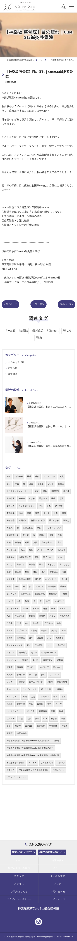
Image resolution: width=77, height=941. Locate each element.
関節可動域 (62, 682)
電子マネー (48, 557)
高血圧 (10, 630)
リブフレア (54, 674)
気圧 (23, 550)
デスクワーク (12, 696)
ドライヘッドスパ (53, 528)
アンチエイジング (14, 645)
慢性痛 (10, 638)
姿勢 (37, 513)
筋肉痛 (10, 667)
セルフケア (44, 667)
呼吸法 (63, 586)
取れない (57, 667)
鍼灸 (62, 476)
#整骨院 (23, 331)
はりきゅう (11, 594)
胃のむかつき (12, 689)
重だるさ (43, 498)
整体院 (32, 564)
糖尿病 (32, 616)
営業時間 (53, 726)
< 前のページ (10, 304)
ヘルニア (40, 586)
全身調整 (52, 586)
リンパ (10, 601)
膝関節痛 (43, 711)
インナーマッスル (49, 652)
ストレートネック (45, 550)
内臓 (64, 572)
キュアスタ (20, 616)
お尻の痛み (64, 616)
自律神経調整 (25, 579)
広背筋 (34, 630)
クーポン (59, 506)
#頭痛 (38, 338)
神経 (21, 513)
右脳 (60, 535)
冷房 (9, 726)
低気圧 (61, 484)
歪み (41, 564)
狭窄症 (22, 682)
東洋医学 (11, 513)
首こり (64, 579)
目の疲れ (36, 623)
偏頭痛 (20, 667)
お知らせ (12, 368)
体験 (21, 718)
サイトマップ (57, 899)
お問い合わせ (58, 770)
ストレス (11, 652)
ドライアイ (60, 645)
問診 (29, 718)
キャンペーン (51, 579)
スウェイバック (36, 682)
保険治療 (11, 520)
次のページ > (66, 304)
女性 (35, 542)
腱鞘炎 (18, 542)
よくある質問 (47, 762)
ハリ (49, 638)
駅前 (39, 528)
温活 (9, 572)
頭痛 (62, 498)
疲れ (37, 718)
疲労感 (54, 630)
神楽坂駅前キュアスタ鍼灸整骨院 (33, 770)
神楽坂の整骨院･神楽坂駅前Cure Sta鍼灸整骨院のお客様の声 (33, 755)
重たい (44, 630)
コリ (31, 638)
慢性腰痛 (21, 638)
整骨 (9, 586)
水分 (19, 601)
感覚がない (48, 660)
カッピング (59, 601)
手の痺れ (39, 645)
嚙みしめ (11, 506)
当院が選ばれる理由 (15, 762)
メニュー (33, 762)
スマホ (60, 557)
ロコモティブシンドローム (18, 491)
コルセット (44, 696)
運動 (45, 491)
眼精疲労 (55, 491)
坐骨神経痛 (26, 594)
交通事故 (59, 689)
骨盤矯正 (54, 572)
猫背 (29, 513)
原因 (25, 696)
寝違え (66, 520)
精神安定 (23, 652)
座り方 (59, 704)
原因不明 (60, 638)
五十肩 (26, 535)
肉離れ (10, 528)
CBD (45, 718)
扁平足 (41, 484)
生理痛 (42, 616)
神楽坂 (65, 726)
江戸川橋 (11, 718)
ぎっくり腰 (11, 550)
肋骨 (53, 711)
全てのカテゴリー (17, 362)
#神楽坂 (10, 331)
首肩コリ (21, 564)
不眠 (29, 476)
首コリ (10, 564)
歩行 (31, 704)
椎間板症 (23, 520)
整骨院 (10, 733)
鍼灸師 (10, 674)
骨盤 (56, 513)
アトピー (31, 667)
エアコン (29, 726)
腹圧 (64, 696)
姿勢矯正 (11, 498)
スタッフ (61, 762)
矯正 (27, 542)
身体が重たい (47, 542)
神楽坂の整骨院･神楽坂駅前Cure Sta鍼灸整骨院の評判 (30, 748)
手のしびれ (54, 520)
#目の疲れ (53, 331)
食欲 (59, 623)
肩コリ (52, 616)
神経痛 (22, 498)
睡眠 (53, 498)
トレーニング (49, 476)
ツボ (19, 623)
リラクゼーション (27, 506)
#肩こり (66, 331)
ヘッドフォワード (14, 711)
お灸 (31, 550)
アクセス (11, 770)
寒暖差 (18, 726)
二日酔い (49, 623)
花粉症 (50, 682)
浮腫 (27, 601)
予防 (36, 491)
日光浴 (10, 623)
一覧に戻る (38, 304)
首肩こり (61, 550)
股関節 (40, 704)
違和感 (60, 660)
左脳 (9, 542)
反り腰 (46, 513)
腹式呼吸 (31, 711)
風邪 (43, 572)
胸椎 (61, 711)
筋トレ (34, 652)
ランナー (11, 682)
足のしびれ (40, 594)
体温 (35, 572)
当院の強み (22, 733)
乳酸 (9, 616)
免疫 (27, 572)
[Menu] (71, 6)
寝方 (49, 704)
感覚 (45, 608)
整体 (9, 476)
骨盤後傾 (21, 704)
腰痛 (64, 513)
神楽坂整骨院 (25, 557)
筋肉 (37, 476)
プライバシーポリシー (16, 777)
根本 (55, 696)
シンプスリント (30, 689)
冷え (41, 506)
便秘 (53, 608)
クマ (49, 645)
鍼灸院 (38, 579)
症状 (29, 645)
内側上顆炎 (28, 528)
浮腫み (26, 608)
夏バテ (35, 660)
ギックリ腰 (46, 689)
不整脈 (64, 594)
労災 (33, 696)
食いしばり (64, 564)
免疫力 (18, 572)
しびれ (32, 498)
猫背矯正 (11, 579)
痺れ (37, 557)
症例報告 (41, 726)
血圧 (48, 601)
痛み (17, 586)
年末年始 (11, 557)
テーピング (64, 608)
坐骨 (64, 630)
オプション (22, 630)
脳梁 (51, 535)
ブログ (51, 484)
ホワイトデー (12, 608)
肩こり (66, 491)
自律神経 (19, 476)
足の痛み (53, 594)
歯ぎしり (51, 564)
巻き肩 (54, 718)
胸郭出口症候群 (38, 520)
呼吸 (17, 484)
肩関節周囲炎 (12, 535)
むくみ (36, 608)
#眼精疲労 (37, 331)
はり (9, 484)
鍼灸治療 (12, 374)
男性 (60, 542)
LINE (49, 506)
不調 (63, 718)
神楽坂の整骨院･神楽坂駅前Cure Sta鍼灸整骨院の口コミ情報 (33, 740)
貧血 (43, 674)
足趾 (31, 484)
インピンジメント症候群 (17, 660)
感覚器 (10, 704)
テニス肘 (33, 674)
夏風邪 (40, 638)
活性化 (42, 535)
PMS (26, 623)
